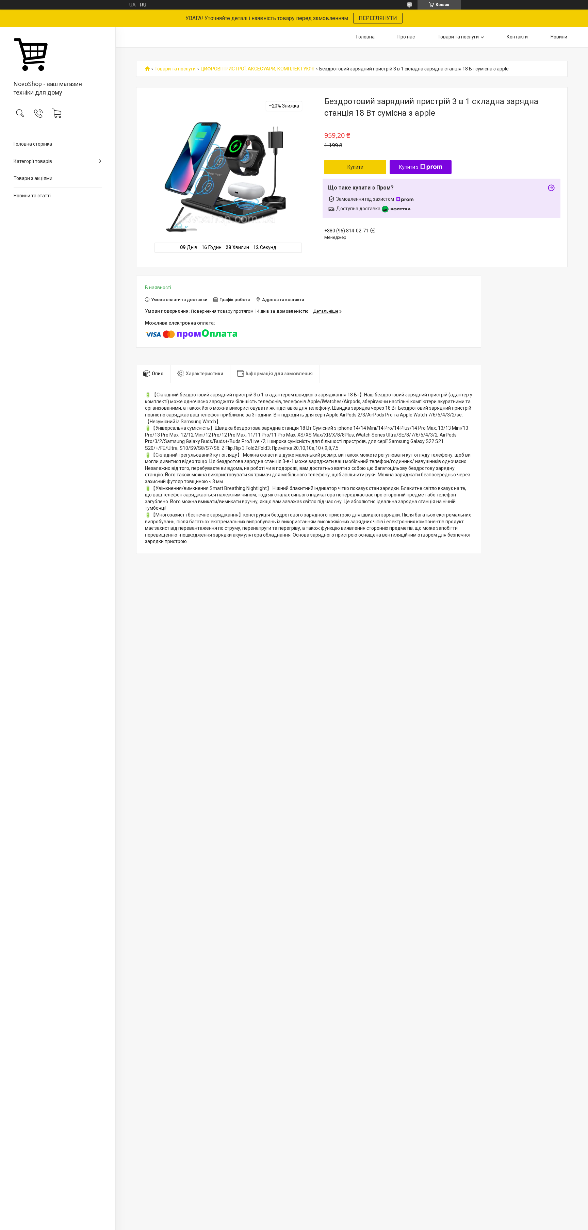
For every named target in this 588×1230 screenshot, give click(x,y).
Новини (559, 36)
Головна (365, 36)
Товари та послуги (458, 36)
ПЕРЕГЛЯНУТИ (378, 18)
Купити (355, 167)
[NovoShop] (58, 54)
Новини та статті (32, 195)
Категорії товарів (33, 161)
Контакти (517, 36)
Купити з (409, 167)
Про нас (406, 36)
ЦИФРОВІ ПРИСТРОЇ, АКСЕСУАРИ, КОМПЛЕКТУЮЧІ (257, 68)
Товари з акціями (33, 178)
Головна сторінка (33, 144)
